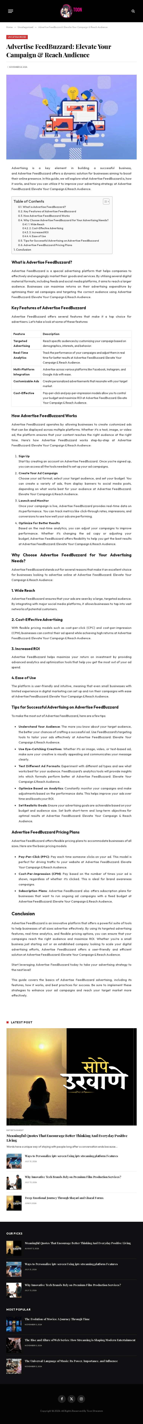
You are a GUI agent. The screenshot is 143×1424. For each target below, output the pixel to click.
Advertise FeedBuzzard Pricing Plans (48, 245)
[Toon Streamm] (71, 11)
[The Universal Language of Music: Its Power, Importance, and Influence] (13, 1366)
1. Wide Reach (36, 224)
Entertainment (15, 1130)
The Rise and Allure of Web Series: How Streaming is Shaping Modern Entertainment (80, 1340)
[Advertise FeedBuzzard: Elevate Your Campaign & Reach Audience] (71, 117)
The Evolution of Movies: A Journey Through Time (57, 1319)
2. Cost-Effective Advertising (46, 228)
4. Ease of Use (37, 236)
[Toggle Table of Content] (104, 201)
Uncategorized (17, 37)
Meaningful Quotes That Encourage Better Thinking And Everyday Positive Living (67, 1138)
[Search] (133, 11)
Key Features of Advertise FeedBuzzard (50, 211)
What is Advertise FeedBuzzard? (44, 207)
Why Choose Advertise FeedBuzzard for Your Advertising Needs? (66, 220)
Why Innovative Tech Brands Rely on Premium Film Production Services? (73, 1177)
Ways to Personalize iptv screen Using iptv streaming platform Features (71, 1156)
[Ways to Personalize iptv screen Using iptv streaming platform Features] (14, 1161)
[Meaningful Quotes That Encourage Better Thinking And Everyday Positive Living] (72, 1076)
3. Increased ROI (39, 232)
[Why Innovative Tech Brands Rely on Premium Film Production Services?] (14, 1182)
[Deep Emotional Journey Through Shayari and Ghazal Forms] (14, 1203)
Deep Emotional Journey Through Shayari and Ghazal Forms (64, 1198)
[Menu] (10, 11)
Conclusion (23, 249)
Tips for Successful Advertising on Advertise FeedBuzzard (61, 240)
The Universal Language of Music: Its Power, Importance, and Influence (71, 1361)
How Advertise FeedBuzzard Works (46, 215)
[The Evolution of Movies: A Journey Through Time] (13, 1324)
